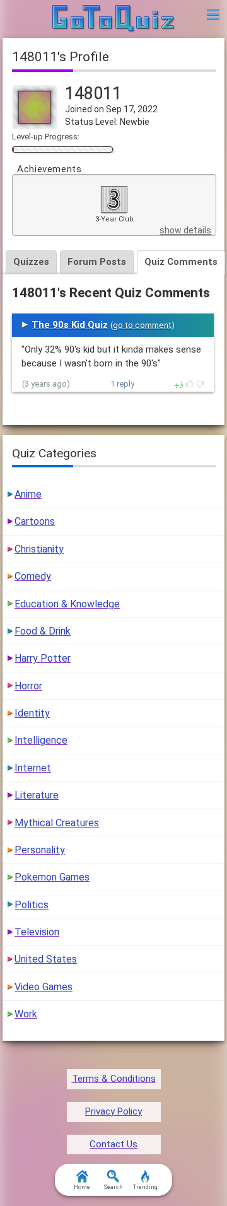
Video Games (44, 987)
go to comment (142, 325)
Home (82, 1187)
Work (26, 1014)
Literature (37, 795)
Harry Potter (43, 658)
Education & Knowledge (67, 604)
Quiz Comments (181, 261)
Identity (32, 713)
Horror (28, 686)
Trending (145, 1187)
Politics (32, 905)
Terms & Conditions (114, 1078)
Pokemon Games (52, 877)
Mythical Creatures (57, 823)
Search (113, 1187)
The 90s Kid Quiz (70, 325)
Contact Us (113, 1144)
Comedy (33, 576)
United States (46, 959)
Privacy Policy (113, 1111)
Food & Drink (43, 631)
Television (37, 932)
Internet (33, 768)
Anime (28, 494)
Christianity (39, 549)
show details (185, 230)
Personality (40, 850)
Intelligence (41, 740)
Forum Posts (96, 261)
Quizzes (31, 261)
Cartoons (35, 521)
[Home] (113, 19)
